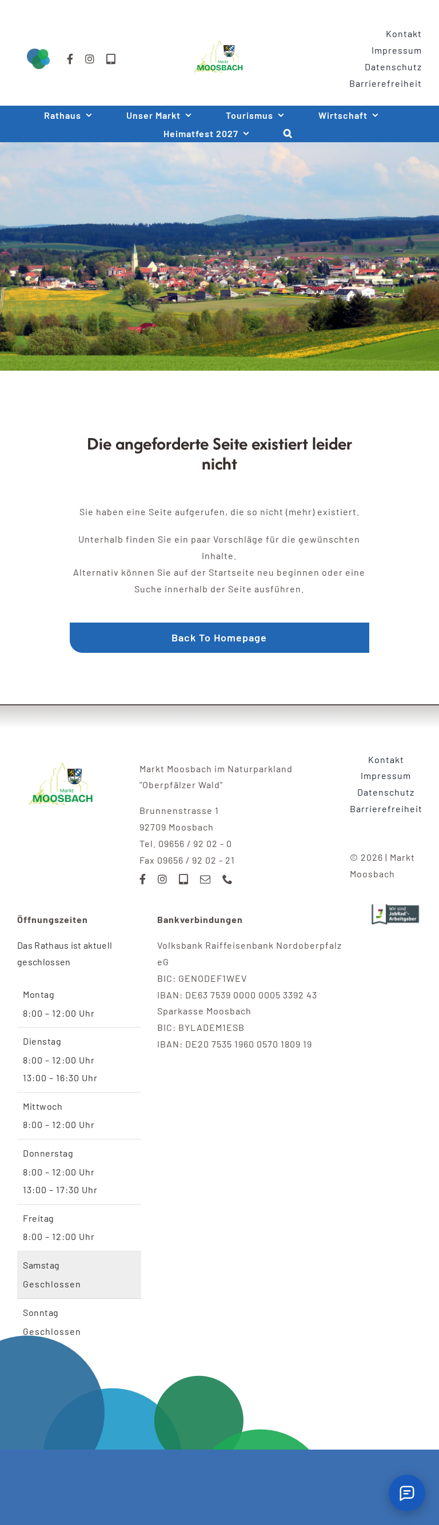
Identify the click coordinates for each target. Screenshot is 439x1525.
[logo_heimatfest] (61, 756)
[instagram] (90, 59)
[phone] (227, 879)
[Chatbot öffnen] (407, 1493)
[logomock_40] (219, 36)
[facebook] (70, 59)
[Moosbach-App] (111, 59)
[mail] (205, 879)
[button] (288, 133)
